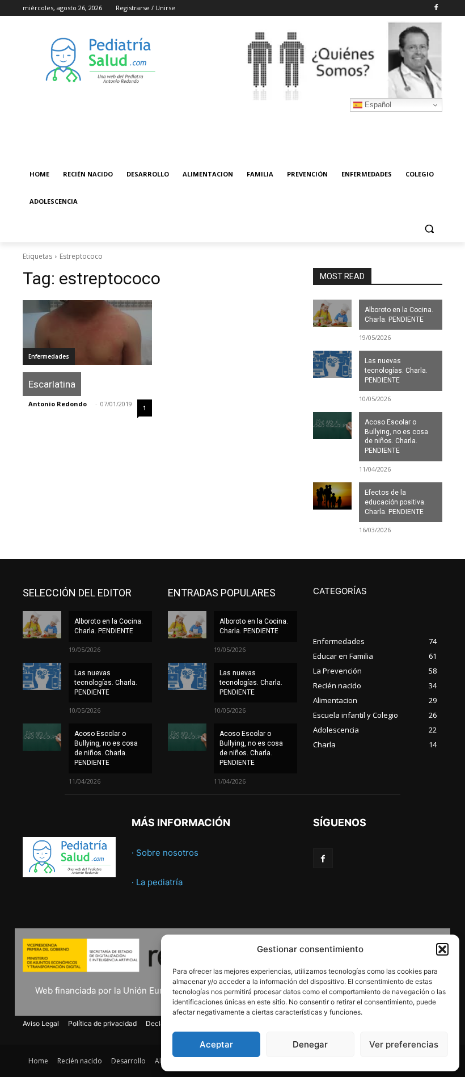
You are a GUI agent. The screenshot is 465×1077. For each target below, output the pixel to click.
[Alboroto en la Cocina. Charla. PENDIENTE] (332, 313)
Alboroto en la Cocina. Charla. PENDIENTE (399, 314)
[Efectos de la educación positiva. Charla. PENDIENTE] (332, 496)
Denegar (310, 1044)
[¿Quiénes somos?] (309, 60)
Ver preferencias (403, 1044)
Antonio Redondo (57, 403)
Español (376, 104)
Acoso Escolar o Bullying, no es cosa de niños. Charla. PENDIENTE (396, 436)
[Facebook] (435, 8)
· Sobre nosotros (165, 852)
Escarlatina (51, 384)
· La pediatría (157, 882)
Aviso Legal (41, 1023)
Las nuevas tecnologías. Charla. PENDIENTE (396, 370)
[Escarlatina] (87, 332)
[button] (442, 949)
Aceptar (216, 1044)
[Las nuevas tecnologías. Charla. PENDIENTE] (332, 364)
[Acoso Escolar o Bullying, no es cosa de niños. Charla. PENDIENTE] (332, 425)
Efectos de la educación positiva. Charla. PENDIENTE (395, 502)
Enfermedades (48, 356)
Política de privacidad (102, 1023)
